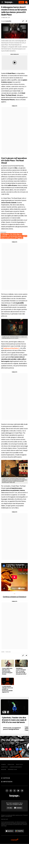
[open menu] (2, 2)
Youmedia (3, 764)
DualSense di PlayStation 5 (11, 348)
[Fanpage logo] (9, 2)
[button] (26, 21)
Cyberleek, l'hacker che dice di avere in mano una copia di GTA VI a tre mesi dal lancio (14, 719)
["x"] (13, 749)
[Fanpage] (14, 796)
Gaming (2, 651)
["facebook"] (17, 749)
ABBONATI (21, 2)
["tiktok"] (3, 749)
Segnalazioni (11, 764)
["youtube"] (10, 749)
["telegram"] (20, 749)
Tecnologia (8, 651)
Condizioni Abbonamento (16, 767)
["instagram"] (6, 749)
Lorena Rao (8, 21)
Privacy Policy (19, 764)
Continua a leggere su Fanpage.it (14, 597)
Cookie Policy (4, 767)
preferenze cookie (12, 769)
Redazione (3, 769)
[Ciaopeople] (14, 840)
